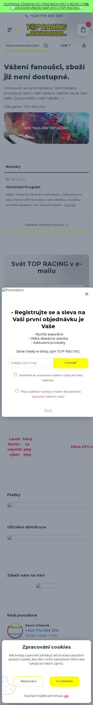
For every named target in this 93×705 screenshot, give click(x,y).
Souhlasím (64, 681)
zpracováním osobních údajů (53, 375)
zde (65, 696)
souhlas (63, 655)
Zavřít (48, 410)
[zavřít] (87, 5)
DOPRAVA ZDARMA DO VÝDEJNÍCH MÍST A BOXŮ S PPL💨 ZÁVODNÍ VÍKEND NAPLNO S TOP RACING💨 (46, 6)
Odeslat (70, 363)
